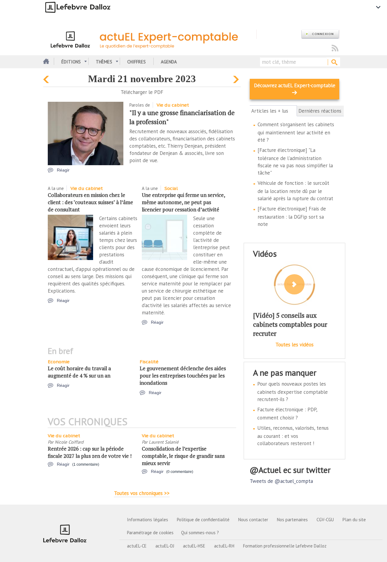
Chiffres (136, 62)
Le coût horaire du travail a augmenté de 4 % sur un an (79, 372)
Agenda (169, 62)
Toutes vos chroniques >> (142, 493)
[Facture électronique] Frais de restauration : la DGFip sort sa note (292, 216)
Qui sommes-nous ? (200, 532)
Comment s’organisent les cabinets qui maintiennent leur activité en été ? (296, 132)
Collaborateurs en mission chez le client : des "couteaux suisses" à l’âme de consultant (90, 202)
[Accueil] (150, 38)
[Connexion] (320, 34)
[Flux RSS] (335, 48)
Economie (59, 361)
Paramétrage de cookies (150, 532)
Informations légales (147, 519)
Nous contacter (253, 519)
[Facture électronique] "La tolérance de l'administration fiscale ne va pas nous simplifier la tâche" (295, 161)
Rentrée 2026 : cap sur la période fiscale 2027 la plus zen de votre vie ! (90, 452)
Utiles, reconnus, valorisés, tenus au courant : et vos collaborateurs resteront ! (293, 436)
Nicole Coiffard (69, 442)
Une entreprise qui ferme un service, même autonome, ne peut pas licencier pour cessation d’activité (183, 202)
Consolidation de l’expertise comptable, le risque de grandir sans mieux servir (183, 456)
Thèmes (104, 62)
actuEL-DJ (164, 546)
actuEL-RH (224, 546)
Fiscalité (149, 361)
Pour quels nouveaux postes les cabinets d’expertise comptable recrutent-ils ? (292, 392)
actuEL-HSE (194, 546)
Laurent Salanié (164, 442)
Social (171, 188)
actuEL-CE (137, 546)
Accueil (45, 61)
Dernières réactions (319, 111)
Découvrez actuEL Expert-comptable (294, 85)
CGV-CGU (325, 519)
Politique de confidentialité (203, 519)
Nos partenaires (292, 519)
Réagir (63, 170)
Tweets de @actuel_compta (281, 481)
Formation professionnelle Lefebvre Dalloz (285, 546)
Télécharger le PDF (142, 92)
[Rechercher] (334, 62)
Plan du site (354, 519)
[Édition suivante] (237, 78)
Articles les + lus (273, 111)
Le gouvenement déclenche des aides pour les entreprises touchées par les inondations (183, 375)
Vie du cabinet (173, 105)
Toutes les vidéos (294, 344)
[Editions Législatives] (65, 533)
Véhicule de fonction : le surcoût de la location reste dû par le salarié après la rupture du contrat (295, 191)
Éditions (71, 62)
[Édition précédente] (47, 78)
